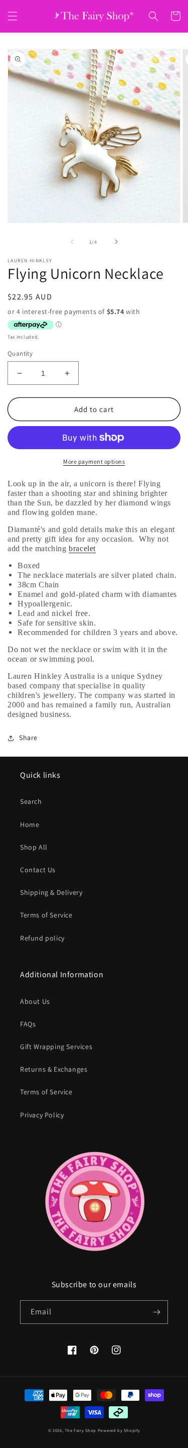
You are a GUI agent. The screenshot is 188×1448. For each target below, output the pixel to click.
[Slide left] (72, 242)
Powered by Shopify (119, 1430)
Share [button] (28, 737)
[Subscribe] (156, 1312)
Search (31, 801)
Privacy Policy (42, 1114)
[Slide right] (116, 242)
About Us (35, 1001)
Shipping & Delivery (51, 892)
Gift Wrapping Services (56, 1046)
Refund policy (42, 938)
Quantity (20, 353)
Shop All (34, 847)
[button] (13, 16)
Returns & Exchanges (53, 1069)
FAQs (28, 1023)
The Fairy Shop (80, 1430)
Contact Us (38, 869)
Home (29, 824)
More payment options (94, 461)
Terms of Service (46, 914)
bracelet (82, 548)
